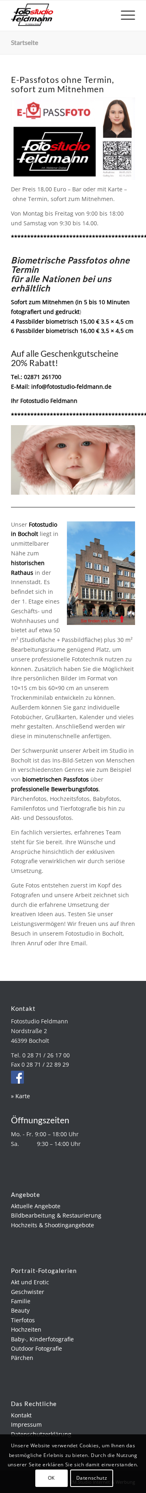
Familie (20, 1301)
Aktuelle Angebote (35, 1206)
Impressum (26, 1424)
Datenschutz (91, 1477)
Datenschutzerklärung (41, 1434)
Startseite (24, 42)
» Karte (20, 1096)
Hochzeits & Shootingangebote (52, 1225)
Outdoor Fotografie (36, 1348)
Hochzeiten (26, 1329)
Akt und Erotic (30, 1282)
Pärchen (22, 1358)
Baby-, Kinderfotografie (42, 1339)
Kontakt (21, 1415)
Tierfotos (23, 1320)
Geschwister (27, 1292)
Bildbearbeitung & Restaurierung (56, 1215)
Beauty (20, 1310)
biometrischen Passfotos (55, 779)
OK (51, 1477)
